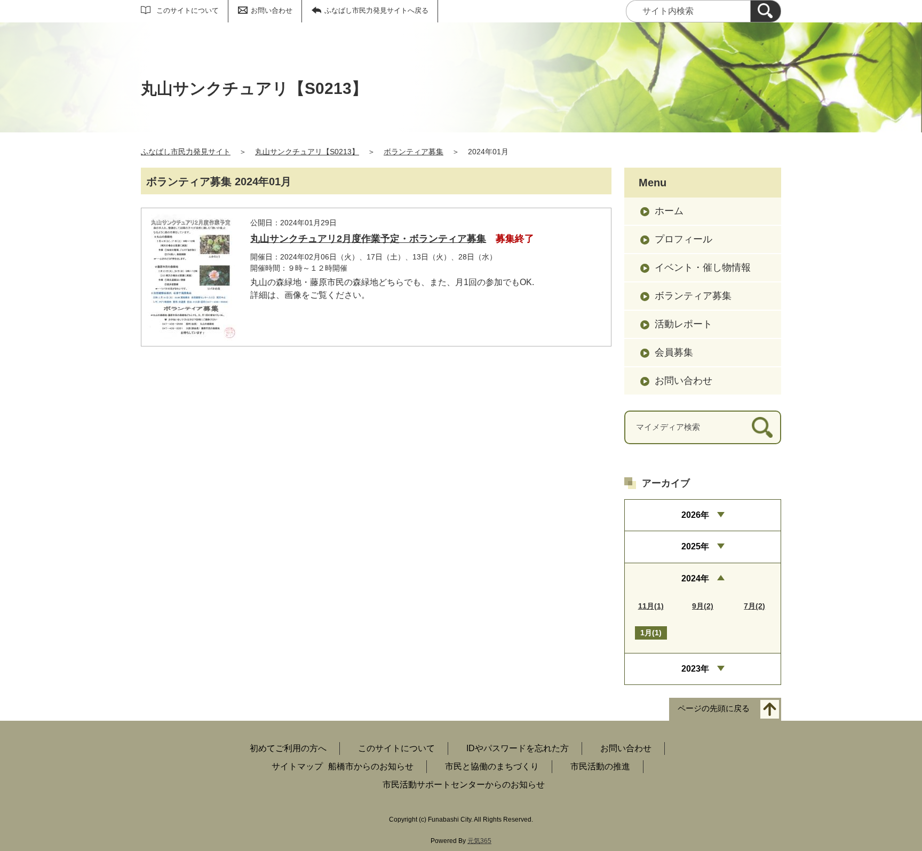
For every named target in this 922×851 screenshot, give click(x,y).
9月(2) (702, 606)
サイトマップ (297, 766)
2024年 (695, 578)
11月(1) (651, 606)
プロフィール (683, 239)
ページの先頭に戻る (714, 708)
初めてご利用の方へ (288, 748)
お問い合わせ (271, 10)
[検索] (765, 11)
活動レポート (683, 324)
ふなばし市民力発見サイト (185, 151)
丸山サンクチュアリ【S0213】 (307, 151)
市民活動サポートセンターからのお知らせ (464, 784)
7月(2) (754, 606)
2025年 (695, 546)
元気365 (479, 841)
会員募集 (674, 352)
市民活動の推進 (600, 766)
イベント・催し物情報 (703, 267)
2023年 (695, 668)
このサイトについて (187, 10)
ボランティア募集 (413, 151)
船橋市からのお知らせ (371, 766)
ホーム (669, 211)
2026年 (695, 514)
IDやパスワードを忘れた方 (517, 748)
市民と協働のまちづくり (492, 766)
